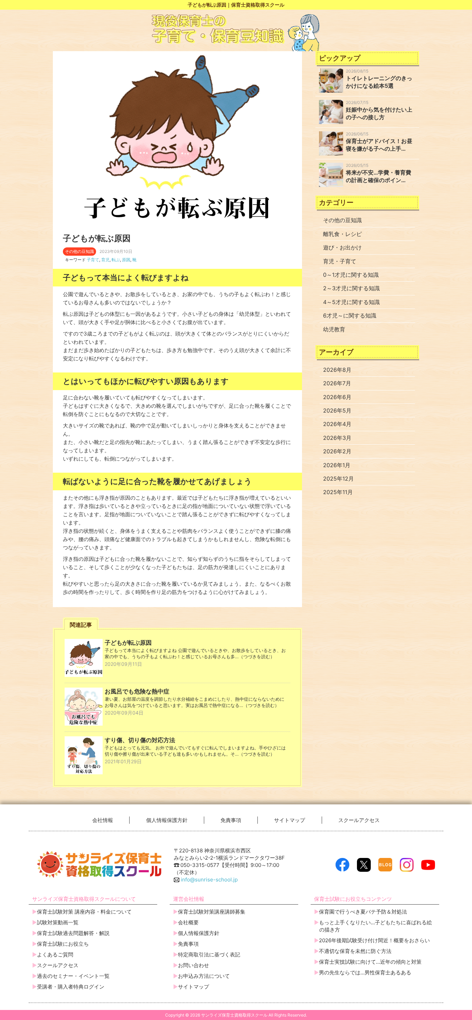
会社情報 (102, 820)
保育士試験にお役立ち (63, 944)
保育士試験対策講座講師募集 (211, 911)
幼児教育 (334, 329)
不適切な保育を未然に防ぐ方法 (355, 951)
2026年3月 (337, 437)
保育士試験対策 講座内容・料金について (84, 911)
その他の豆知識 (342, 220)
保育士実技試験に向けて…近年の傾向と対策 (370, 961)
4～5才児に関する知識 (351, 302)
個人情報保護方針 (167, 820)
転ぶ (116, 259)
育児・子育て (339, 261)
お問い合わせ (193, 965)
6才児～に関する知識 (349, 315)
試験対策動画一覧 (57, 922)
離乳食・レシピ (342, 233)
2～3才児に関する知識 (351, 288)
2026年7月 (337, 383)
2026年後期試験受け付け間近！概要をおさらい (374, 940)
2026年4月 (337, 424)
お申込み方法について (204, 976)
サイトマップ (289, 820)
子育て (93, 259)
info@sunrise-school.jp (208, 879)
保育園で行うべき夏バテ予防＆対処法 (363, 911)
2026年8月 (337, 369)
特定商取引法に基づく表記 (209, 954)
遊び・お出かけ (342, 247)
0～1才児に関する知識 (351, 274)
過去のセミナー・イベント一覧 (73, 976)
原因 (126, 259)
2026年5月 (337, 410)
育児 (105, 259)
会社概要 (188, 922)
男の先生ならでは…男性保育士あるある (365, 972)
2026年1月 (336, 465)
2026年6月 (337, 397)
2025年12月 (338, 478)
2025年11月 (338, 492)
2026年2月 (337, 451)
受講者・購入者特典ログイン (70, 986)
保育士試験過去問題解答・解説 (73, 933)
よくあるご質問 (55, 954)
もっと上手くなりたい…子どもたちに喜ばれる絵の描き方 (375, 926)
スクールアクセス (359, 820)
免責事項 (230, 820)
